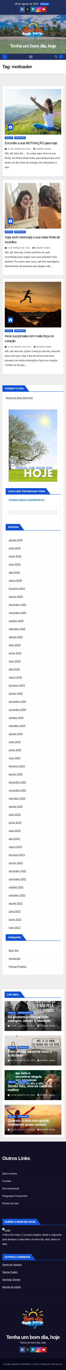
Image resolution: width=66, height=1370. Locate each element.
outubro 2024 (16, 717)
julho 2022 (15, 911)
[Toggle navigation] (30, 57)
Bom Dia (9, 138)
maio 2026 (15, 564)
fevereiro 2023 (17, 855)
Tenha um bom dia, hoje (33, 45)
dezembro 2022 (17, 871)
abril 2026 (14, 572)
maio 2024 (15, 758)
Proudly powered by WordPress (18, 1364)
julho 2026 (15, 548)
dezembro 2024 (17, 701)
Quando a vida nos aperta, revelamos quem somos (28, 1122)
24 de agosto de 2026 (23, 1130)
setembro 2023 (17, 798)
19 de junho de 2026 (19, 149)
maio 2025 (15, 661)
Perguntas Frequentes (14, 1196)
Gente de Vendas (12, 1264)
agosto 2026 (16, 540)
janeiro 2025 (16, 693)
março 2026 (15, 580)
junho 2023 (15, 822)
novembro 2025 (17, 613)
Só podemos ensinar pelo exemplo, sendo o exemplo (29, 1019)
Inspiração (20, 138)
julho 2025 (15, 645)
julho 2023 (15, 814)
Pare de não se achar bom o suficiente (30, 1053)
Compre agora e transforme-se (26, 500)
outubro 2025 (16, 621)
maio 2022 (15, 927)
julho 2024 (15, 742)
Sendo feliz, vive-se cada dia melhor (30, 1088)
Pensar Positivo (17, 966)
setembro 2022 (17, 895)
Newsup (44, 1364)
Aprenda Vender (11, 1279)
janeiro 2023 (16, 863)
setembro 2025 (17, 629)
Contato (6, 1181)
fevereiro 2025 (17, 685)
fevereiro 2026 (17, 588)
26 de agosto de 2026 (23, 1060)
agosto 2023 (16, 806)
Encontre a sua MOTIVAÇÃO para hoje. (31, 143)
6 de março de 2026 (19, 248)
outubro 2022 (16, 887)
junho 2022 (15, 919)
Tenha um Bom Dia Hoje (19, 398)
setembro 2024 (17, 726)
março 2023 (15, 847)
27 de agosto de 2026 (23, 1026)
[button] (56, 56)
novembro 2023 (17, 790)
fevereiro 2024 (17, 766)
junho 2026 (15, 556)
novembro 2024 (17, 709)
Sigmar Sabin (43, 149)
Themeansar (56, 1364)
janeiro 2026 (16, 596)
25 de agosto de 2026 (23, 1095)
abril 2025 (14, 669)
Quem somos (9, 1173)
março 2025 (15, 677)
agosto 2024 (16, 734)
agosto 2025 (16, 637)
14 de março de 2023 (20, 347)
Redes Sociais (10, 1203)
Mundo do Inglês (11, 1287)
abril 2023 (14, 839)
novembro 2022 (17, 879)
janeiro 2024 (16, 774)
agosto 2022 (16, 903)
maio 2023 (15, 830)
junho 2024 (15, 750)
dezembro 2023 (17, 782)
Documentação (10, 1188)
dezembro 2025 (17, 604)
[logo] (6, 1230)
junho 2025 (15, 653)
